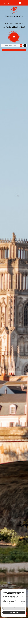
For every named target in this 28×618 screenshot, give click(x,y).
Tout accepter (14, 612)
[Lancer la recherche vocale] (14, 37)
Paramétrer (13, 608)
